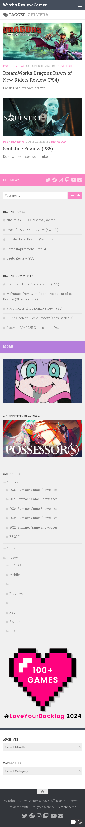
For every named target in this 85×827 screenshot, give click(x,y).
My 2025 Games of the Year (40, 327)
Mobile (14, 575)
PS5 (5, 141)
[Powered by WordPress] (27, 807)
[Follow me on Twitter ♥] (48, 179)
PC (11, 584)
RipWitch (64, 66)
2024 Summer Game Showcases (33, 508)
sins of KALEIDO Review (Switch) (32, 220)
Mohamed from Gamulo (24, 294)
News (11, 548)
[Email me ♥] (79, 179)
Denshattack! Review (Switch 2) (30, 239)
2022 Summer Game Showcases (33, 490)
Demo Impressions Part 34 (26, 249)
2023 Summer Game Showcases (33, 499)
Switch (14, 622)
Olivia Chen (15, 318)
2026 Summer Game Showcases (33, 527)
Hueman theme (65, 807)
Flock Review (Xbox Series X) (51, 318)
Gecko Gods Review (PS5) (40, 284)
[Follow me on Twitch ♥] (67, 179)
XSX (12, 631)
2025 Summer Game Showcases (33, 518)
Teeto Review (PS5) (21, 258)
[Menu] (80, 5)
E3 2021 (15, 536)
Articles (13, 482)
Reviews (18, 66)
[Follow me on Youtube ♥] (73, 179)
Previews (16, 593)
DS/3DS (15, 565)
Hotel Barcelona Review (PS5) (39, 308)
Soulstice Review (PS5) (28, 148)
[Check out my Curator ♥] (54, 179)
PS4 (6, 66)
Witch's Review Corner (25, 5)
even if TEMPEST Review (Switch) (32, 230)
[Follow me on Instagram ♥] (60, 179)
